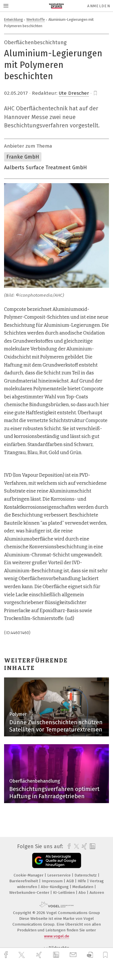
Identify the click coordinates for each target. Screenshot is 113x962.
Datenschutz (86, 875)
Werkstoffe (35, 19)
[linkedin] (56, 955)
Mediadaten (83, 886)
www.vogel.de (56, 936)
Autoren (97, 892)
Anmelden (98, 5)
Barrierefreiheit (24, 881)
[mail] (74, 954)
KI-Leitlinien (64, 892)
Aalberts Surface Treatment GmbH (45, 167)
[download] (90, 955)
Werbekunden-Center (29, 892)
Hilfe (82, 881)
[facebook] (6, 954)
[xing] (40, 955)
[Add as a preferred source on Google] (56, 860)
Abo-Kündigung (55, 886)
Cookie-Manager (29, 875)
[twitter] (22, 955)
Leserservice (59, 875)
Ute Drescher (74, 93)
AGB (70, 881)
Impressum (53, 881)
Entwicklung (13, 19)
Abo (83, 892)
